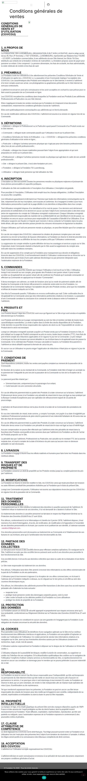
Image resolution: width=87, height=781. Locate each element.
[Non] (83, 775)
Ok (44, 778)
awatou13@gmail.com (11, 528)
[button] (31, 5)
